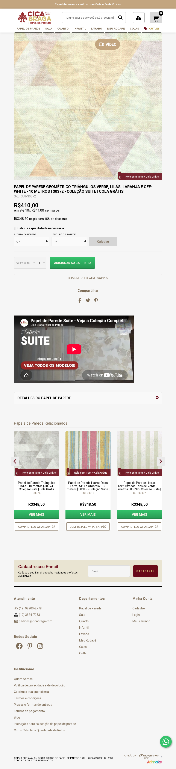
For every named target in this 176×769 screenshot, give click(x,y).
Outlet (154, 28)
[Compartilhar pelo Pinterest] (96, 300)
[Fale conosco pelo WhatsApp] (166, 742)
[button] (15, 461)
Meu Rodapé (116, 28)
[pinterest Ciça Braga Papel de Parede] (30, 646)
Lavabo (96, 28)
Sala (48, 28)
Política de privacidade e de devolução (39, 685)
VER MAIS (36, 515)
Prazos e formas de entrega (33, 704)
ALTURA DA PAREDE (25, 234)
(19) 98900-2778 (30, 608)
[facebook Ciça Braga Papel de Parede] (19, 646)
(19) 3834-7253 (29, 614)
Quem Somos (23, 679)
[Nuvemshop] (141, 758)
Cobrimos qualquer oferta (31, 691)
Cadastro (138, 608)
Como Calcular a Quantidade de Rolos (39, 730)
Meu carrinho (141, 621)
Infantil (80, 28)
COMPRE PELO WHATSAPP (87, 278)
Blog (17, 717)
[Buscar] (120, 17)
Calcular (103, 241)
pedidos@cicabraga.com (35, 621)
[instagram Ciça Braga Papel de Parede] (40, 646)
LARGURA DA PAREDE (64, 234)
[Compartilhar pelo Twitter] (88, 300)
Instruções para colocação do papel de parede (45, 724)
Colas (134, 28)
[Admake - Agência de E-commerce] (154, 762)
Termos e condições (27, 698)
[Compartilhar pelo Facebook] (80, 300)
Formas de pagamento (29, 711)
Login (136, 614)
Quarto (62, 28)
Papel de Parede (28, 28)
